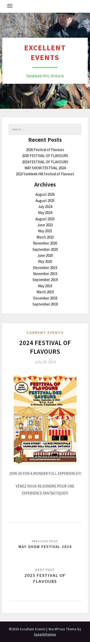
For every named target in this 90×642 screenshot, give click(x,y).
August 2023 (45, 218)
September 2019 (45, 279)
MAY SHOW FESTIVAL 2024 (45, 168)
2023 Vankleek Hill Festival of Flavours (45, 174)
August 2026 (45, 194)
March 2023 (45, 237)
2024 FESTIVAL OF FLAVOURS (45, 162)
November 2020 (45, 243)
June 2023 (45, 224)
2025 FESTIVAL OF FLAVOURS (45, 155)
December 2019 (45, 267)
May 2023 (45, 230)
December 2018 (45, 298)
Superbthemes (45, 634)
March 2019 (45, 292)
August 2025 (45, 200)
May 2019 (45, 286)
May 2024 (45, 212)
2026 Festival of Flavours (45, 149)
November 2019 (45, 273)
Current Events (45, 332)
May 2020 (45, 261)
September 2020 (45, 249)
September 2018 (45, 304)
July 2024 (45, 206)
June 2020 (45, 255)
